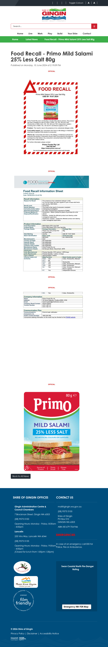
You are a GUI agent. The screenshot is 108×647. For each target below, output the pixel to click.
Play (50, 33)
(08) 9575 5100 (22, 519)
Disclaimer (32, 633)
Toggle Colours (76, 3)
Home (20, 33)
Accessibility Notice (49, 633)
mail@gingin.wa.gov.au (70, 506)
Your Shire (72, 33)
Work (40, 33)
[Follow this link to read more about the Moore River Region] (26, 582)
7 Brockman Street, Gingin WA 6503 (32, 514)
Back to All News (21, 476)
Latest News (32, 39)
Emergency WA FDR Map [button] (77, 606)
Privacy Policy (17, 633)
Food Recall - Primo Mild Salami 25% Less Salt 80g (69, 39)
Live (30, 33)
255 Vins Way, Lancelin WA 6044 (30, 536)
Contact (87, 33)
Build (59, 33)
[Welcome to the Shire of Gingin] (54, 15)
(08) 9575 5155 (22, 541)
